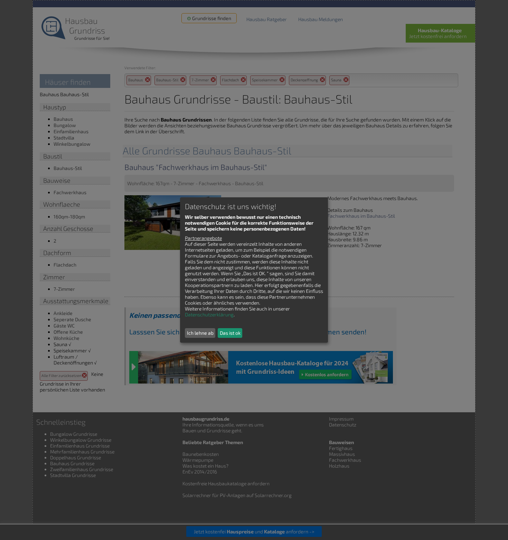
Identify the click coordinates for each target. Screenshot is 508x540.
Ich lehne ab (200, 333)
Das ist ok (230, 333)
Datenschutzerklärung (209, 314)
